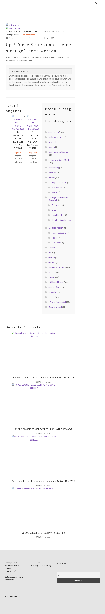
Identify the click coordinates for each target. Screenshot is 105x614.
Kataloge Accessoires (57, 182)
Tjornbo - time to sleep (61, 220)
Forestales (56, 205)
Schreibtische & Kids (57, 267)
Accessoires (53, 132)
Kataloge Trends (12, 34)
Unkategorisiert (55, 307)
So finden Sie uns (12, 565)
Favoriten (52, 172)
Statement (56, 242)
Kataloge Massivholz (52, 31)
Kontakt (8, 568)
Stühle (51, 277)
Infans (54, 210)
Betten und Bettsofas (58, 152)
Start (11, 37)
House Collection (59, 233)
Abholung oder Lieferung (41, 565)
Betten (51, 147)
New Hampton (58, 215)
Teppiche (52, 292)
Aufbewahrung (54, 137)
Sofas (50, 272)
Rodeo (54, 237)
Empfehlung (53, 167)
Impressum (9, 580)
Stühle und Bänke (56, 282)
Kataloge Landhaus (32, 31)
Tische (51, 297)
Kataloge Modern (55, 227)
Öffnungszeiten (11, 562)
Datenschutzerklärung (14, 577)
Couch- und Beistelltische (59, 160)
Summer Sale (29, 34)
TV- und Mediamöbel (57, 302)
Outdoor (52, 262)
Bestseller (52, 142)
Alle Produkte (11, 31)
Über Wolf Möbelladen (14, 571)
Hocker (51, 177)
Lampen (51, 247)
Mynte (54, 192)
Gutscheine (35, 562)
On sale (51, 257)
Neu (50, 252)
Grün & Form (57, 187)
